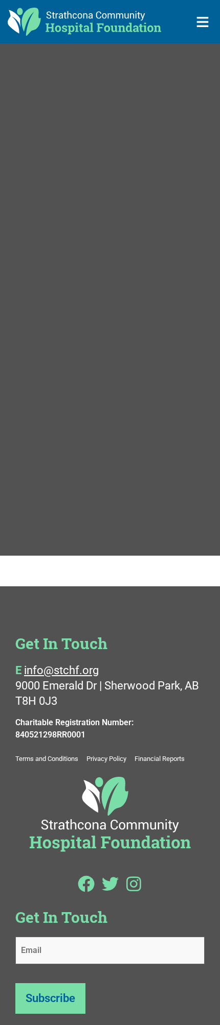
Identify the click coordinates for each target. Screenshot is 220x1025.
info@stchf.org (61, 670)
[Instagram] (133, 884)
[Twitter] (110, 884)
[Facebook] (86, 884)
